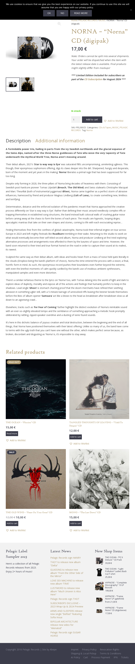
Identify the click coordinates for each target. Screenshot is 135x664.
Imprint (75, 649)
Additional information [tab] (60, 140)
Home (74, 20)
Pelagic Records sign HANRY (65, 557)
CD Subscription (93, 79)
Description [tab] (18, 140)
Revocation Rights (109, 649)
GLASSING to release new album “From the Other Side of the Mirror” (66, 573)
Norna (89, 130)
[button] (59, 23)
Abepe (53, 649)
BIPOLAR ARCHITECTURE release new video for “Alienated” (64, 625)
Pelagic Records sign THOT (64, 598)
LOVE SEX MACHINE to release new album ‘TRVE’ (66, 582)
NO (62, 13)
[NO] (131, 9)
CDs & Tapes (105, 127)
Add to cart (92, 119)
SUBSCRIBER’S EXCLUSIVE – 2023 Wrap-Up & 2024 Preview (66, 605)
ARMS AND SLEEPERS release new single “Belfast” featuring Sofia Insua (66, 614)
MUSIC (102, 20)
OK (49, 13)
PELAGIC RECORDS (88, 20)
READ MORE (81, 13)
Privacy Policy (89, 649)
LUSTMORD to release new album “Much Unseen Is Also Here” (65, 591)
